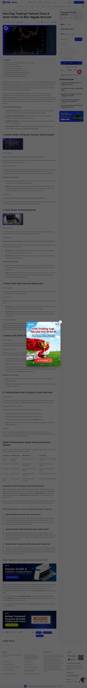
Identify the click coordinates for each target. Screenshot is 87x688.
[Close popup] (60, 321)
